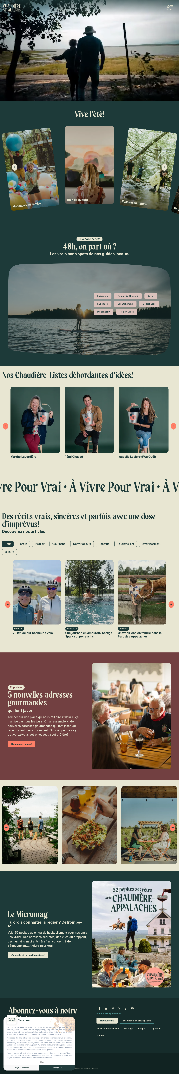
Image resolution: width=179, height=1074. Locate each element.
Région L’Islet (127, 312)
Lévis (151, 296)
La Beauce (102, 304)
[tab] (8, 544)
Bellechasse (149, 304)
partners (20, 1027)
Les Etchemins (125, 304)
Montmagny (103, 312)
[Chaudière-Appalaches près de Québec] (12, 7)
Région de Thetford (128, 296)
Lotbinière (102, 296)
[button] (14, 167)
